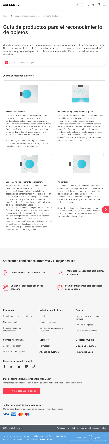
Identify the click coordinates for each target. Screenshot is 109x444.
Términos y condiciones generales (91, 428)
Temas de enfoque (47, 322)
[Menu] (104, 4)
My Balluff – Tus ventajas (14, 352)
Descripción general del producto (17, 316)
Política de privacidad (65, 428)
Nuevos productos (11, 322)
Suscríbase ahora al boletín (24, 391)
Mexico (100, 438)
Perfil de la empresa (84, 325)
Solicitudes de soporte (12, 346)
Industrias (43, 316)
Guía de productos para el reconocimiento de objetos (38, 16)
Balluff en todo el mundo (86, 331)
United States (81, 438)
